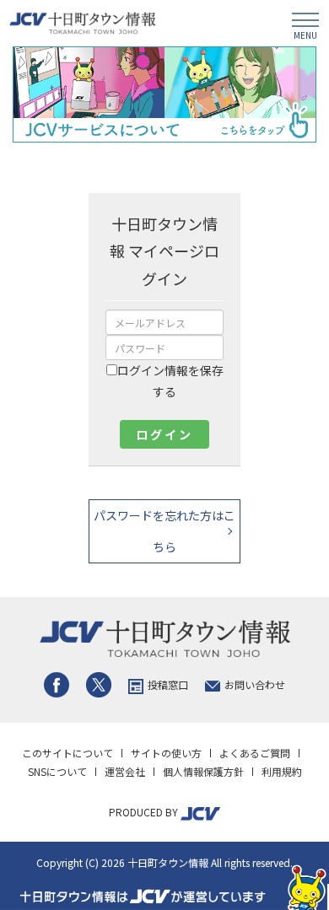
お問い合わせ (254, 684)
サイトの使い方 (166, 753)
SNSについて (57, 771)
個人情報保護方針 (203, 771)
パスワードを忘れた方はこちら (164, 531)
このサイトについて (67, 753)
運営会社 (125, 771)
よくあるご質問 (254, 753)
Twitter (98, 684)
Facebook (56, 684)
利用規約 (282, 771)
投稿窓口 (168, 684)
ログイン (164, 434)
